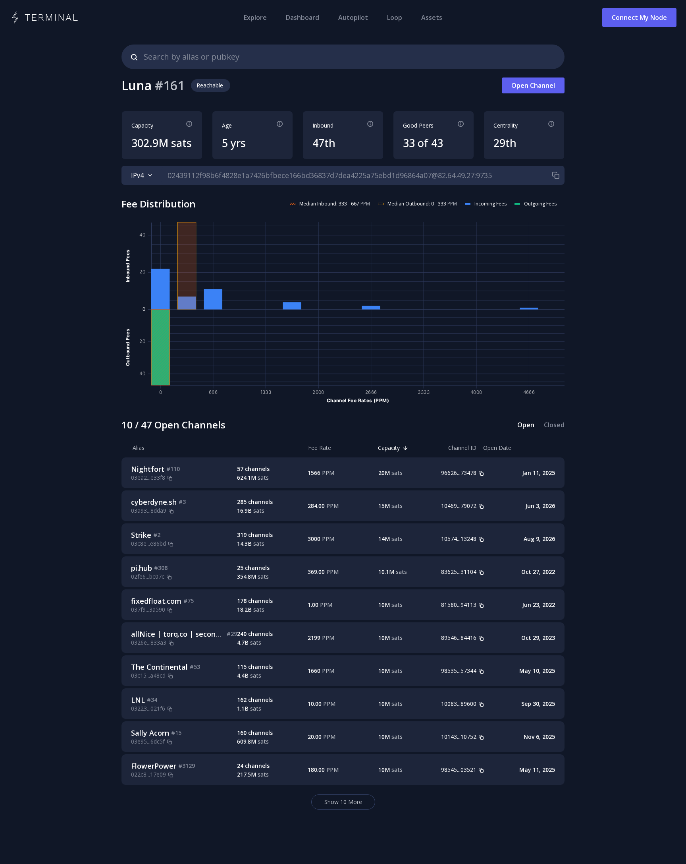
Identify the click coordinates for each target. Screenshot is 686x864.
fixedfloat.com (156, 601)
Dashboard (302, 17)
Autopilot (353, 17)
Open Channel (533, 85)
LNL (138, 700)
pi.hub (141, 568)
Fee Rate (319, 447)
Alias (139, 447)
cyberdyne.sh (154, 502)
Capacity (389, 447)
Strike (141, 535)
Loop (394, 17)
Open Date (497, 447)
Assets (431, 17)
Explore (255, 17)
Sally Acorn (150, 733)
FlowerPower (153, 766)
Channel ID (462, 447)
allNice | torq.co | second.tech (184, 634)
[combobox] (343, 57)
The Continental (159, 667)
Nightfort (147, 469)
